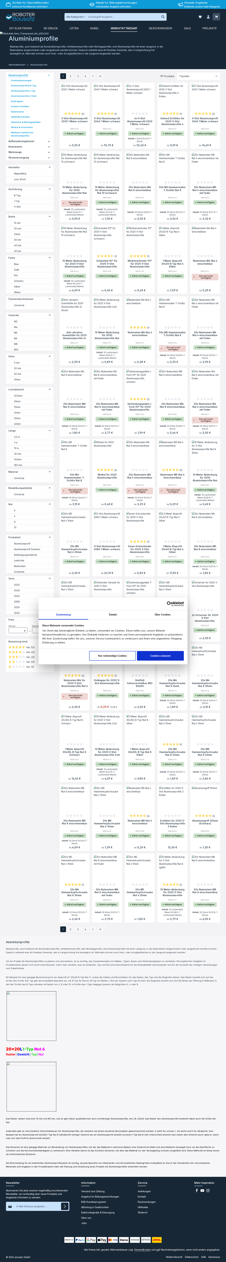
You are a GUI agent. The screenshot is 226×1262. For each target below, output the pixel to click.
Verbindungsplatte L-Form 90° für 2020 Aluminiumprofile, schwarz (139, 406)
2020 (17, 584)
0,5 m (17, 436)
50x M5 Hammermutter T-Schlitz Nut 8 (172, 334)
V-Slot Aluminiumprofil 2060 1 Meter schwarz (205, 120)
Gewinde (13, 315)
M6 (15, 338)
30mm (17, 418)
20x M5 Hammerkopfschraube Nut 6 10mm (107, 823)
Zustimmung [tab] (63, 614)
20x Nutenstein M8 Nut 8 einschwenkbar (205, 891)
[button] (49, 75)
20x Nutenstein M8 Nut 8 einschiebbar (74, 405)
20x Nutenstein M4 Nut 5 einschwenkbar (139, 476)
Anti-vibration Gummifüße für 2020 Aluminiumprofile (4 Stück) (74, 335)
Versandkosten (142, 1249)
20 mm (17, 228)
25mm (17, 407)
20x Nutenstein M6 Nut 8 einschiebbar (139, 189)
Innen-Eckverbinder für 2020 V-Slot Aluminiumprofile (139, 549)
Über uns (86, 1217)
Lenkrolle (19, 560)
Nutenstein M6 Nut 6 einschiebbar (140, 334)
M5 (15, 332)
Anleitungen (144, 1191)
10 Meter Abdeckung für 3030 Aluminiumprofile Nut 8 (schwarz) (74, 190)
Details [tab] (113, 614)
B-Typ (17, 195)
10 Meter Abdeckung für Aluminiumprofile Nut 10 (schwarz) (107, 190)
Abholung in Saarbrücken (95, 1207)
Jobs (84, 1223)
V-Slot (17, 206)
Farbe (11, 257)
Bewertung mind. (18, 641)
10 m (16, 448)
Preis (11, 619)
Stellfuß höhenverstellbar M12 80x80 (140, 683)
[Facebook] (197, 1191)
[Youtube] (203, 1191)
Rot (16, 275)
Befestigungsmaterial (25, 554)
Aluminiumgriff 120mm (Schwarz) (205, 822)
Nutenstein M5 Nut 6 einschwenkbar (172, 476)
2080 (17, 601)
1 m (15, 442)
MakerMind (20, 173)
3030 (17, 607)
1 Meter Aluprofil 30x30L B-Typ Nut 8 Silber (140, 752)
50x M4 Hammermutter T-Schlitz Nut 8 (74, 477)
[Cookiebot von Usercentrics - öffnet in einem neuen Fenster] (169, 603)
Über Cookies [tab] (163, 614)
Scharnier (19, 571)
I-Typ (17, 201)
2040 (17, 590)
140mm (18, 459)
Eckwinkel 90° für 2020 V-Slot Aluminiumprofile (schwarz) (107, 263)
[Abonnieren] (64, 1206)
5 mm (17, 362)
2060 (17, 596)
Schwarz (18, 281)
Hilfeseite (143, 1207)
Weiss (17, 292)
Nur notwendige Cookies (112, 655)
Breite (11, 216)
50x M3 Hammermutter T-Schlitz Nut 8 (172, 189)
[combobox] (122, 17)
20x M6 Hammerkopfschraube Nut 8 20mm (172, 752)
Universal (19, 305)
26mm (17, 412)
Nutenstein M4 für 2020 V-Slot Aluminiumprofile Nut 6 (74, 683)
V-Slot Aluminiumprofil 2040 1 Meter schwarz (107, 120)
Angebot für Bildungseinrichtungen (100, 1196)
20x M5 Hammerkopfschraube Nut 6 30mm (74, 549)
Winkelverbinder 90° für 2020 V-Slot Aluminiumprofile (140, 263)
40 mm (17, 245)
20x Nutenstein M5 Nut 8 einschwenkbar (74, 822)
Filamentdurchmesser (20, 299)
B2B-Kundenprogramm (93, 1201)
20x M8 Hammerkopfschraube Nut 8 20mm (205, 752)
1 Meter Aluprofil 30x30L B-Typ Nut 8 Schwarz (74, 752)
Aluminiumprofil (22, 543)
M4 (16, 327)
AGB (203, 1257)
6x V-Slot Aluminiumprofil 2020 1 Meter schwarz (139, 121)
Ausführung (15, 189)
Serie (11, 578)
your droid (19, 179)
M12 (16, 349)
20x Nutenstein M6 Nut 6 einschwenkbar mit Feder (205, 335)
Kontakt (142, 1196)
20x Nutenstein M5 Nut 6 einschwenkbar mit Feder (205, 190)
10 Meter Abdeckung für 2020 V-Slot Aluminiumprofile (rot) (107, 752)
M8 (16, 344)
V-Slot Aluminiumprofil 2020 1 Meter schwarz (74, 120)
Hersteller (14, 167)
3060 (17, 612)
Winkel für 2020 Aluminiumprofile (107, 476)
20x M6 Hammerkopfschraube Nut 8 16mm (172, 683)
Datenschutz (192, 1257)
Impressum (214, 1257)
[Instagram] (208, 1191)
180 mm (18, 465)
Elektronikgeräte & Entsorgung (97, 1212)
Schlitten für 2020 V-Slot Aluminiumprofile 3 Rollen (172, 823)
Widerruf (142, 1212)
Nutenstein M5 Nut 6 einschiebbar (140, 822)
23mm (17, 234)
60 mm (17, 251)
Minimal (17, 628)
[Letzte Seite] (100, 76)
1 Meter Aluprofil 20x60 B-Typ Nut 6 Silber (172, 549)
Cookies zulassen (160, 655)
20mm (17, 401)
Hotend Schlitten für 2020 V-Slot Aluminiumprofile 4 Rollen (172, 121)
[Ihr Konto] (208, 17)
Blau (16, 264)
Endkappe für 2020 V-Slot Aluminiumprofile (107, 682)
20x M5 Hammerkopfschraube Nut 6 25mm (140, 892)
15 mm (17, 222)
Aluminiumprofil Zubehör (27, 549)
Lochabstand (16, 389)
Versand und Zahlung (93, 1191)
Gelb (16, 269)
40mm (17, 423)
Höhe (11, 356)
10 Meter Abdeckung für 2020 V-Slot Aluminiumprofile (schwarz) (74, 263)
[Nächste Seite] (93, 76)
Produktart (14, 537)
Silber (17, 286)
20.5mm (18, 395)
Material (13, 471)
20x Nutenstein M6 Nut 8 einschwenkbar (172, 405)
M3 (15, 321)
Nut (10, 504)
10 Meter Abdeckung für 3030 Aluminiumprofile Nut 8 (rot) (107, 335)
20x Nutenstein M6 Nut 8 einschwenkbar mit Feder (107, 406)
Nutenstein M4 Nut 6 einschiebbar (205, 262)
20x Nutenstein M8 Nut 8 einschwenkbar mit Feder (107, 892)
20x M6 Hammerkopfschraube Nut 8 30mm (74, 892)
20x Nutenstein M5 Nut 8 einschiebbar (205, 548)
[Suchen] (163, 17)
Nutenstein (20, 566)
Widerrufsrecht (174, 1257)
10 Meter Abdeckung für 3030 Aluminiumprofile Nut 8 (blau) (205, 477)
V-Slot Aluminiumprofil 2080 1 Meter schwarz (107, 548)
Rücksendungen (147, 1201)
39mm (17, 379)
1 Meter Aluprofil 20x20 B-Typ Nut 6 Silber (172, 263)
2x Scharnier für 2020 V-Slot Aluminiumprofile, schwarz (205, 618)
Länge (12, 430)
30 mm (17, 239)
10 (15, 527)
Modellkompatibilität (20, 488)
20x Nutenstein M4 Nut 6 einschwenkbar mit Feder (205, 406)
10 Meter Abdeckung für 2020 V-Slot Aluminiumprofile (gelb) (172, 892)
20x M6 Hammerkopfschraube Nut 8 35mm (205, 683)
